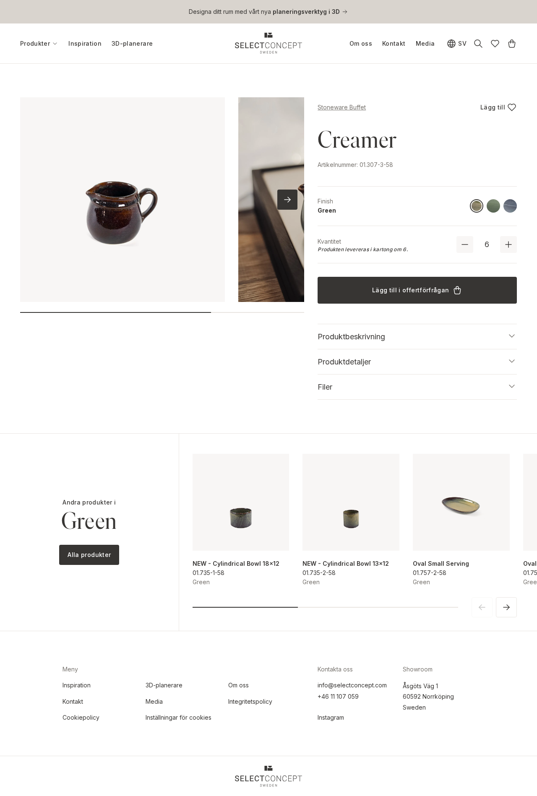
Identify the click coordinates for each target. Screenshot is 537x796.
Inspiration (85, 43)
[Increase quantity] (508, 244)
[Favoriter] (495, 43)
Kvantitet (329, 241)
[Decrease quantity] (464, 244)
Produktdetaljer (344, 361)
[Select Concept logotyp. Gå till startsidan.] (268, 43)
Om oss (360, 43)
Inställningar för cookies (178, 717)
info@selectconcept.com (352, 685)
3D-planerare (132, 43)
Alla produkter (89, 554)
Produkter (35, 43)
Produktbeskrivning (351, 336)
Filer (325, 386)
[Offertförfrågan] (511, 43)
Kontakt (393, 43)
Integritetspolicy (250, 701)
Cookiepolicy (81, 717)
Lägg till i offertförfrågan (410, 290)
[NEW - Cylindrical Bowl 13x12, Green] (350, 502)
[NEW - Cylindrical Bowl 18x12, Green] (241, 502)
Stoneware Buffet (342, 107)
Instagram (331, 717)
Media (425, 43)
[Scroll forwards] (287, 200)
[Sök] (478, 43)
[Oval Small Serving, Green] (461, 502)
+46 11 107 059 (338, 696)
